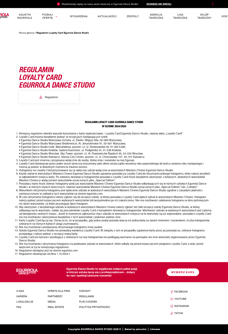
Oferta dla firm (59, 291)
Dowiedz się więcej (159, 4)
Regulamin (51, 97)
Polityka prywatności (94, 307)
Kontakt (85, 291)
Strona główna (26, 32)
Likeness (155, 329)
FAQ (18, 307)
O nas (20, 291)
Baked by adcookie (135, 329)
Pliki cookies (88, 301)
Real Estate (56, 307)
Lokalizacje (24, 301)
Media (52, 301)
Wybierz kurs (182, 272)
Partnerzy (55, 296)
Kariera (21, 296)
